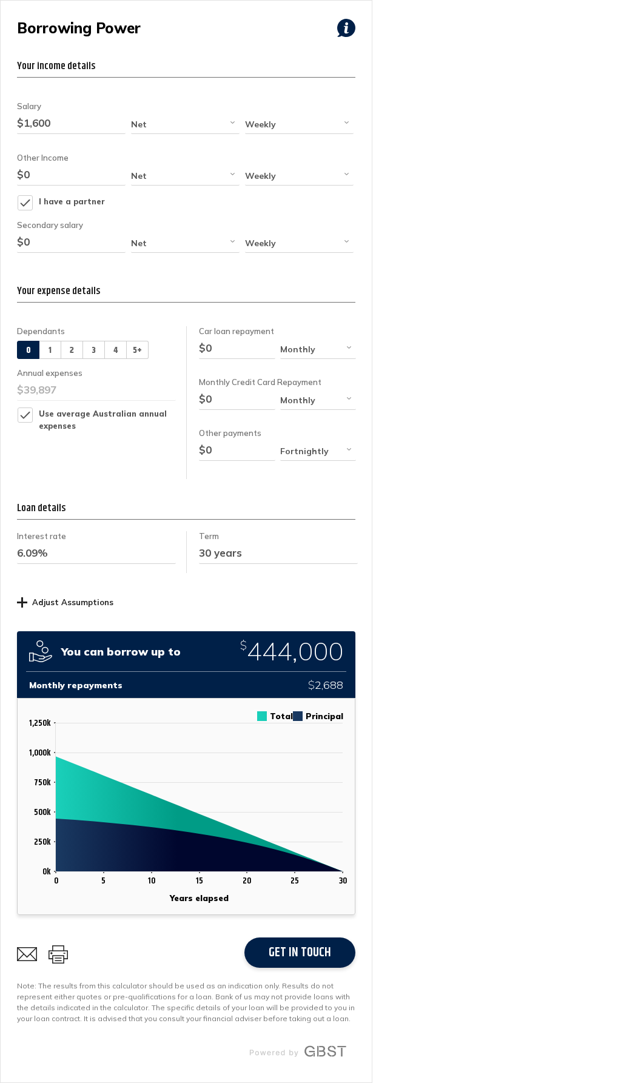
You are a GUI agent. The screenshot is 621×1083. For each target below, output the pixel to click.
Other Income (43, 158)
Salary (29, 106)
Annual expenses (49, 373)
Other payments (230, 433)
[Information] (346, 28)
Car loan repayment (236, 331)
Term (209, 536)
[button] (185, 125)
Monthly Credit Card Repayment (260, 382)
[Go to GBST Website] (297, 1051)
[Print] (58, 954)
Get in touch (300, 952)
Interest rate (41, 536)
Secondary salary (50, 225)
